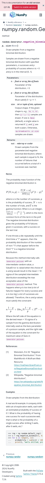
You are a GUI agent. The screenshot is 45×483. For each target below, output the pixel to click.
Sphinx (19, 476)
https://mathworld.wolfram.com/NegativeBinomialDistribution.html (28, 368)
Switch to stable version (25, 7)
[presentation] (25, 192)
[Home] (4, 22)
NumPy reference (15, 22)
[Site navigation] (4, 15)
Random (14, 25)
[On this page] (40, 15)
